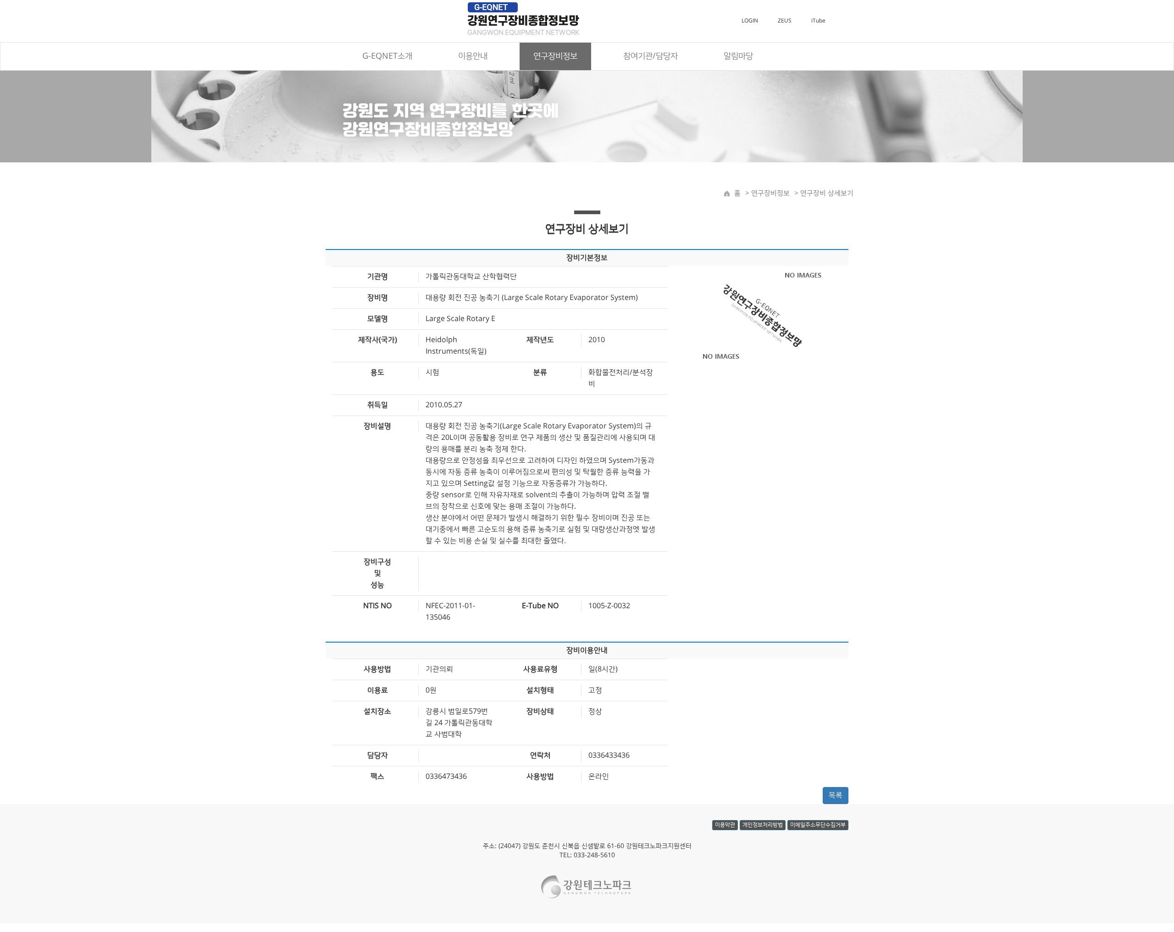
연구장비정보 (769, 193)
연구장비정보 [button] (555, 56)
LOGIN (750, 21)
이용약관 (725, 825)
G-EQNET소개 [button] (387, 56)
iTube (818, 21)
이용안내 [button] (472, 56)
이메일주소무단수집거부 (818, 825)
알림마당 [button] (738, 56)
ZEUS (785, 21)
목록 (835, 795)
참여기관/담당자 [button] (650, 56)
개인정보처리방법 (762, 825)
